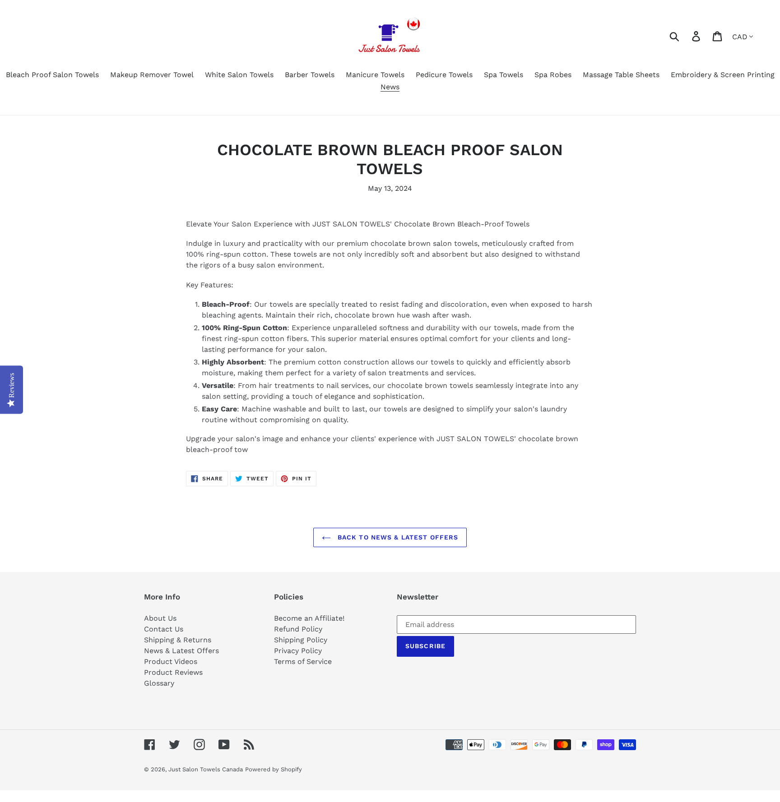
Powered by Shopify (273, 769)
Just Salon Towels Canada (205, 769)
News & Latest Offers (181, 650)
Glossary (159, 683)
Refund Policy (298, 629)
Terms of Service (303, 661)
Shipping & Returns (177, 640)
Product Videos (170, 661)
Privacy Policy (298, 650)
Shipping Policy (300, 640)
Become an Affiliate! (309, 618)
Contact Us (163, 629)
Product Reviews (173, 672)
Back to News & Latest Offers (396, 537)
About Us (160, 618)
